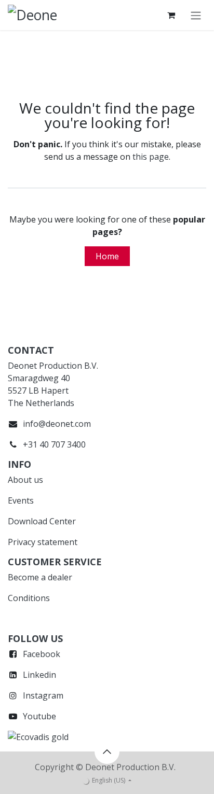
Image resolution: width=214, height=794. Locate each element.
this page (150, 156)
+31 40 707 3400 (54, 444)
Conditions (29, 598)
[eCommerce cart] (170, 15)
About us (25, 479)
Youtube (39, 716)
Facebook (41, 654)
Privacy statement (42, 542)
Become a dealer (40, 577)
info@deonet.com (57, 423)
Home (107, 256)
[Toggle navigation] (195, 15)
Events (21, 500)
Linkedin (39, 674)
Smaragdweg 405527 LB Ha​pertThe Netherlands (41, 390)
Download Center (42, 521)
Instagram (43, 695)
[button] (107, 751)
